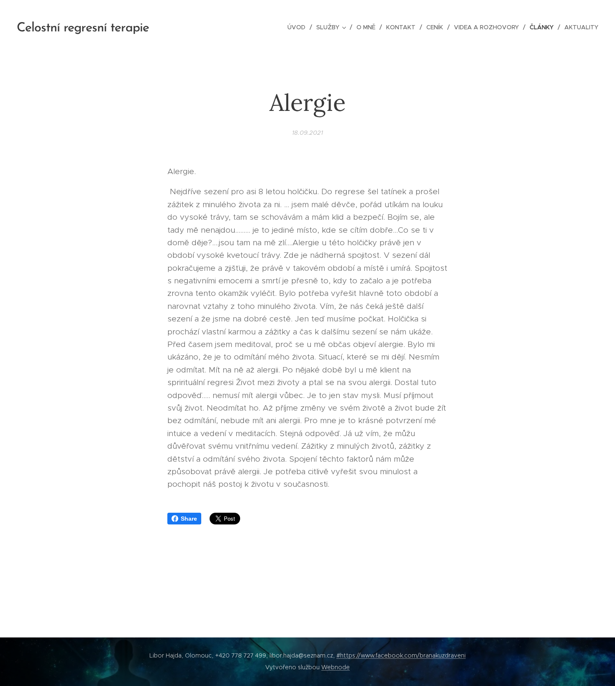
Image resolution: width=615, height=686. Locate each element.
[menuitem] (298, 27)
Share (189, 518)
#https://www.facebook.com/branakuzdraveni (401, 655)
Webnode (335, 667)
